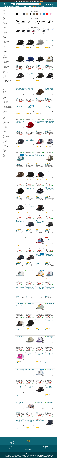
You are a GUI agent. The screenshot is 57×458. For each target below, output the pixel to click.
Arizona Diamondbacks (7, 106)
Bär (4, 28)
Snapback (5, 112)
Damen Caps (11, 442)
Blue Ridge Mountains (7, 136)
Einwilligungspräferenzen (11, 449)
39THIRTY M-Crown (7, 61)
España (35, 455)
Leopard (5, 22)
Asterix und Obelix (6, 122)
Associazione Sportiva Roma (8, 107)
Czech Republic (24, 455)
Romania (28, 456)
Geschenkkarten (25, 6)
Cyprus (20, 455)
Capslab (5, 43)
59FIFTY (5, 62)
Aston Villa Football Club (7, 108)
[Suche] (40, 4)
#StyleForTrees (11, 448)
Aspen (5, 132)
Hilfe (52, 6)
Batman (5, 123)
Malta (20, 456)
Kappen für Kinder (11, 443)
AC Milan (5, 98)
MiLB (5, 150)
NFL (4, 156)
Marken (16, 6)
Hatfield (5, 50)
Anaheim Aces (6, 101)
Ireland (6, 456)
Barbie (5, 75)
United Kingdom (45, 456)
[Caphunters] (11, 4)
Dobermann (5, 36)
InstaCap (42, 6)
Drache (5, 37)
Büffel (5, 31)
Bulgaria (12, 455)
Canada (15, 455)
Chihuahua (5, 32)
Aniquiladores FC (6, 103)
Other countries (50, 456)
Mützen (5, 6)
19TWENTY (5, 58)
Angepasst (5, 111)
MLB (4, 151)
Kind (4, 55)
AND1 (5, 42)
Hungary (51, 455)
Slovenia (34, 456)
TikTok (45, 447)
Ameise (5, 27)
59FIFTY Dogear (6, 63)
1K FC (5, 97)
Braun (5, 14)
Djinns (5, 46)
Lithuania (13, 456)
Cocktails (5, 82)
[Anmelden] (48, 4)
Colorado (5, 141)
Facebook (45, 448)
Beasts (5, 76)
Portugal (25, 456)
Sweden (37, 456)
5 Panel (5, 86)
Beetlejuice (5, 77)
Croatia (18, 455)
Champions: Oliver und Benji (8, 80)
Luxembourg (16, 456)
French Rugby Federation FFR (8, 146)
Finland (41, 455)
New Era (8, 6)
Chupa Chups (6, 81)
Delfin (5, 33)
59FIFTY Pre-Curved (7, 66)
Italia (8, 456)
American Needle (6, 41)
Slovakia (31, 456)
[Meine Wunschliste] (50, 4)
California (5, 137)
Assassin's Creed (6, 72)
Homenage (5, 51)
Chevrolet (5, 140)
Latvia (10, 456)
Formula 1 (5, 145)
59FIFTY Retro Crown (7, 67)
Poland (22, 456)
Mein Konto (11, 447)
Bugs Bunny (5, 128)
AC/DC (5, 131)
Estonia (38, 455)
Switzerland (40, 456)
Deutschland (32, 455)
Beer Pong (5, 135)
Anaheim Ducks (6, 102)
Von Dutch (47, 65)
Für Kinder (20, 6)
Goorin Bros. (12, 6)
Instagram (45, 449)
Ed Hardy (5, 47)
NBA (4, 155)
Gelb (4, 17)
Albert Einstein (6, 118)
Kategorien (38, 6)
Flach (5, 92)
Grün (5, 19)
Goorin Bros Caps (11, 441)
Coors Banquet (6, 142)
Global (46, 455)
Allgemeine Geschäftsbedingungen (12, 450)
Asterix (5, 121)
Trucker (5, 89)
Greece (48, 455)
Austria (6, 455)
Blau (4, 13)
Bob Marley (5, 127)
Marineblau (5, 23)
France (43, 455)
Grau (5, 18)
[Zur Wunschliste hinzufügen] (23, 45)
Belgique (9, 455)
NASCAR (5, 154)
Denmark (28, 455)
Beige (5, 12)
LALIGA (5, 149)
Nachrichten (30, 6)
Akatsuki (5, 117)
